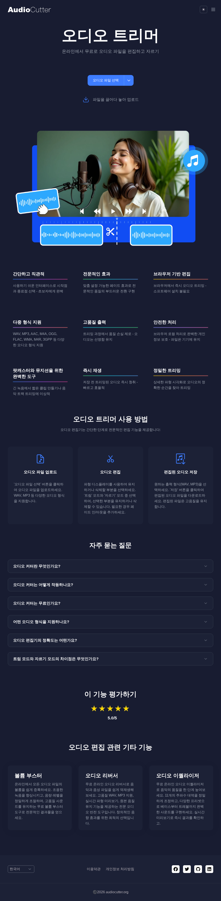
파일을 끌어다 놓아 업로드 (116, 99)
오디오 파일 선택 (106, 80)
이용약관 (94, 869)
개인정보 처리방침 (120, 869)
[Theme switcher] (203, 9)
